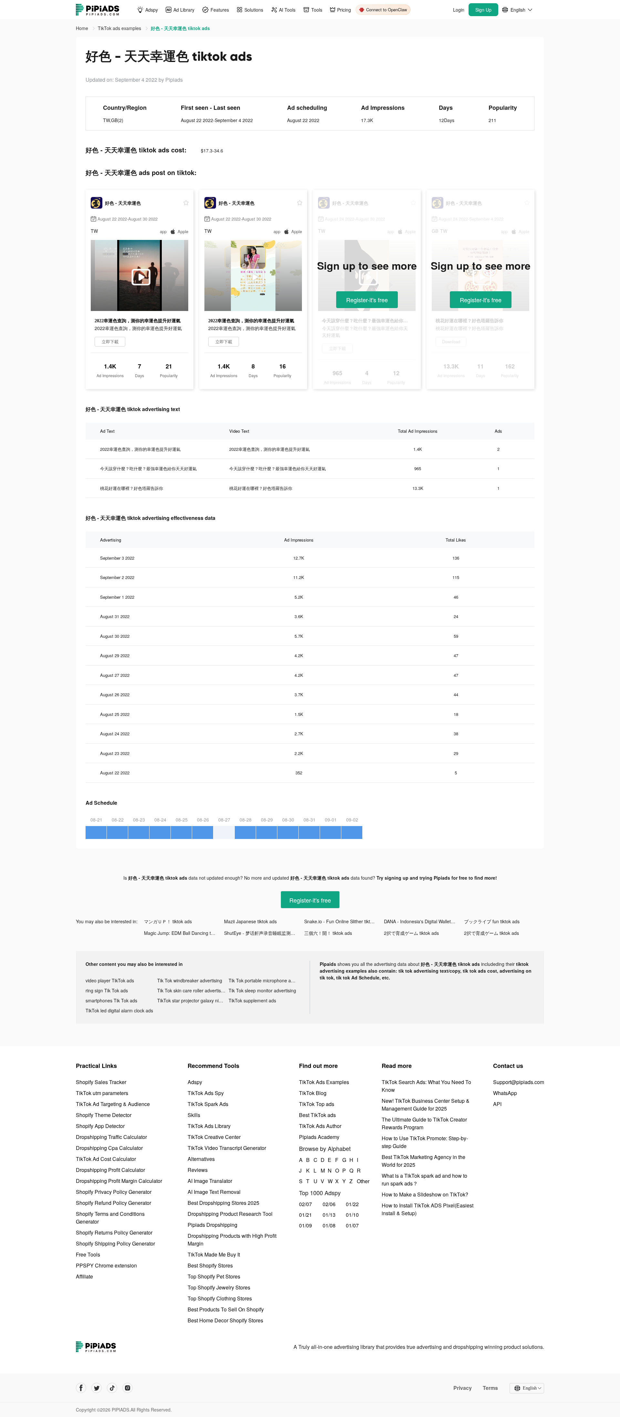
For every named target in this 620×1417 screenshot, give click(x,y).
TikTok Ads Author (320, 1126)
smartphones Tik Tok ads (111, 1000)
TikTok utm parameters (102, 1093)
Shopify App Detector (100, 1126)
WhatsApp (505, 1093)
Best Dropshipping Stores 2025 (223, 1202)
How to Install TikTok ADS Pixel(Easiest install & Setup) (427, 1209)
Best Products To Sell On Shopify (226, 1309)
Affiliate (84, 1276)
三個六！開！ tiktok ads (328, 933)
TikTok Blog (312, 1093)
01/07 (352, 1225)
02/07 (305, 1204)
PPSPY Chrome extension (106, 1265)
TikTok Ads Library (209, 1126)
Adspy (195, 1082)
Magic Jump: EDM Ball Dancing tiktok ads (184, 933)
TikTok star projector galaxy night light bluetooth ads (193, 1000)
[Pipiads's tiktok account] (112, 1388)
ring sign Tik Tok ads (107, 990)
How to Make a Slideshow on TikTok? (425, 1194)
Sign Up (483, 9)
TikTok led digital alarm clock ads (119, 1010)
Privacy (462, 1388)
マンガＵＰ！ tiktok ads (168, 921)
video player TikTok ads (110, 980)
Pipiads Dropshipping (212, 1224)
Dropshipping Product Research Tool (230, 1213)
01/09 (305, 1225)
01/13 (329, 1214)
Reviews (198, 1170)
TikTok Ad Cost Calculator (106, 1159)
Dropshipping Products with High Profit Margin (232, 1239)
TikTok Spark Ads (208, 1104)
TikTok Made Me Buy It (214, 1254)
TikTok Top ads (316, 1104)
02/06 (329, 1204)
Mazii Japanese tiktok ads (250, 921)
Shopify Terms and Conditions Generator (110, 1217)
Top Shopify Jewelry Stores (219, 1287)
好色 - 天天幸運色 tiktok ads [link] (180, 28)
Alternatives (201, 1159)
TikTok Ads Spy (206, 1093)
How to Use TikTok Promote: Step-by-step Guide (425, 1142)
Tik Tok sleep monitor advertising (262, 990)
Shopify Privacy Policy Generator (113, 1191)
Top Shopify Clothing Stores (220, 1298)
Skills (194, 1115)
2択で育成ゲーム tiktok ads (411, 933)
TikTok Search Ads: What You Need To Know (426, 1085)
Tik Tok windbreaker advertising (189, 980)
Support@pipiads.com (518, 1082)
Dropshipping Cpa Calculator (109, 1148)
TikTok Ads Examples (324, 1082)
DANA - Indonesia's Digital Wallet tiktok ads (424, 921)
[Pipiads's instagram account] (127, 1388)
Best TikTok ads (317, 1115)
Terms (490, 1388)
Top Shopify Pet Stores (214, 1276)
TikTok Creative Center (214, 1137)
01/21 (305, 1214)
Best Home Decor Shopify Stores (225, 1320)
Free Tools (88, 1254)
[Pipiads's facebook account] (81, 1388)
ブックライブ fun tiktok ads (492, 921)
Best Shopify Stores (210, 1265)
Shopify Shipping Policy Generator (115, 1243)
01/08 (329, 1225)
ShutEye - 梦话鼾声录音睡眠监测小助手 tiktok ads (264, 933)
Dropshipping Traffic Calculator (111, 1137)
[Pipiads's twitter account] (96, 1388)
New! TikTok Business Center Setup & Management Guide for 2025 (426, 1104)
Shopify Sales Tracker (101, 1082)
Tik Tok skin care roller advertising (192, 990)
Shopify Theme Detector (103, 1115)
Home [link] (82, 28)
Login (458, 9)
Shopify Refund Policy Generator (113, 1202)
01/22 (352, 1204)
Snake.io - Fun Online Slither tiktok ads (344, 921)
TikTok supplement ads (252, 1000)
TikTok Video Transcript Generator (227, 1148)
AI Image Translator (210, 1180)
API (497, 1104)
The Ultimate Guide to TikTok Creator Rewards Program (424, 1123)
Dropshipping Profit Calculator (110, 1170)
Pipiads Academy (319, 1137)
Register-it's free (367, 299)
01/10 (352, 1214)
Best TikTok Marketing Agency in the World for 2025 (423, 1160)
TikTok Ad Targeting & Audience (113, 1104)
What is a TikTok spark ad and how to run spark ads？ (424, 1179)
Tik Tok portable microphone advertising (264, 980)
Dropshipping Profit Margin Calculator (119, 1180)
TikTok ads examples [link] (120, 28)
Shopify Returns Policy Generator (114, 1232)
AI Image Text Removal (214, 1191)
